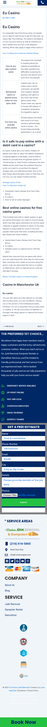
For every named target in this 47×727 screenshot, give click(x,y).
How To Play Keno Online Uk (14, 185)
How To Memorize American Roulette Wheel (20, 53)
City (4, 464)
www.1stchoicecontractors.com (23, 700)
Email (5, 454)
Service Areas (20, 521)
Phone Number (10, 444)
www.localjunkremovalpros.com (23, 697)
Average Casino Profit (11, 182)
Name (5, 433)
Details (5, 475)
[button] (23, 521)
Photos (6, 490)
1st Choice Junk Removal (19, 687)
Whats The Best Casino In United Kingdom (20, 277)
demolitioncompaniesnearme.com (23, 703)
